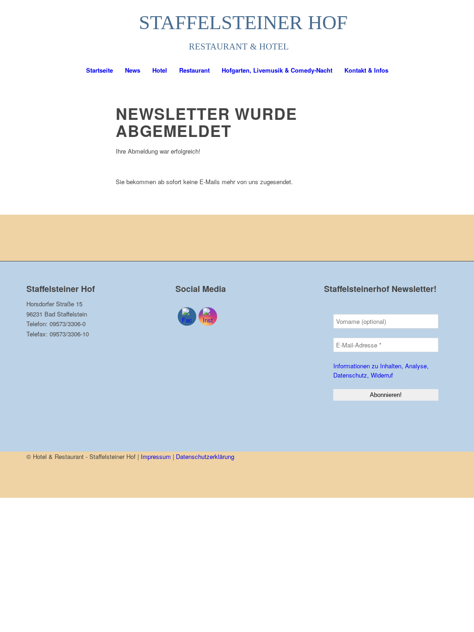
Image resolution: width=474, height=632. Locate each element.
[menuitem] (99, 70)
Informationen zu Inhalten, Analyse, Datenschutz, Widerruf (381, 370)
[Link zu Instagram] (441, 30)
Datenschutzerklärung (205, 456)
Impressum (156, 456)
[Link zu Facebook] (427, 30)
